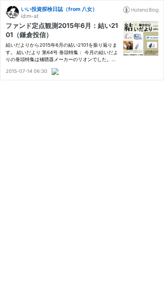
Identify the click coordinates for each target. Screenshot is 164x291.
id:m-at (29, 16)
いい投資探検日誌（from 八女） (59, 9)
